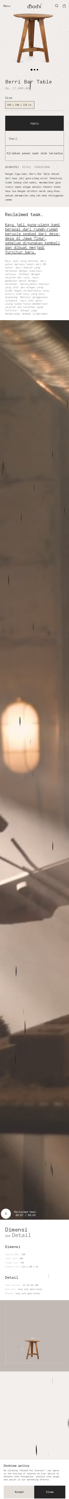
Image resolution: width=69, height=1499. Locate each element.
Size (8, 98)
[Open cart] (64, 6)
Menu (6, 6)
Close (50, 1492)
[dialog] (34, 1479)
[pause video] (6, 1214)
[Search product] (56, 6)
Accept (19, 1492)
